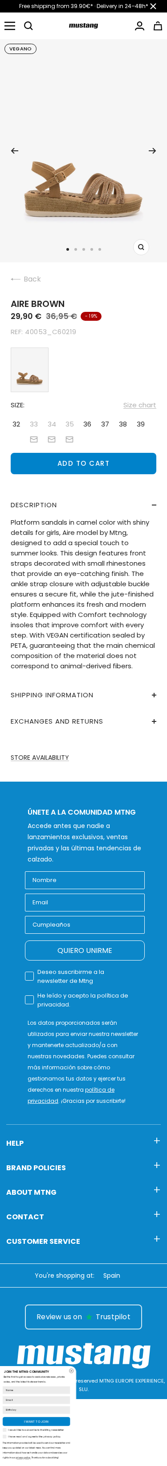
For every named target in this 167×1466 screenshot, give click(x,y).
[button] (28, 25)
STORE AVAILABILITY (40, 757)
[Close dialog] (137, 1371)
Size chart (139, 405)
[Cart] (158, 25)
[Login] (139, 25)
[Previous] (14, 151)
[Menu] (9, 26)
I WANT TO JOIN (102, 1421)
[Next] (152, 151)
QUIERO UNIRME (84, 950)
